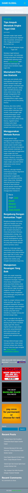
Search (4, 426)
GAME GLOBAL (16, 490)
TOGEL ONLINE (7, 19)
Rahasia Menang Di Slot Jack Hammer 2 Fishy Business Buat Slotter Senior (13, 450)
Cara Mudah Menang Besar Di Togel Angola (14, 203)
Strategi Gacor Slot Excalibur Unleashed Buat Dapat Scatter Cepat (13, 441)
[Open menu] (24, 3)
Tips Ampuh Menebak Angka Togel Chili (12, 25)
